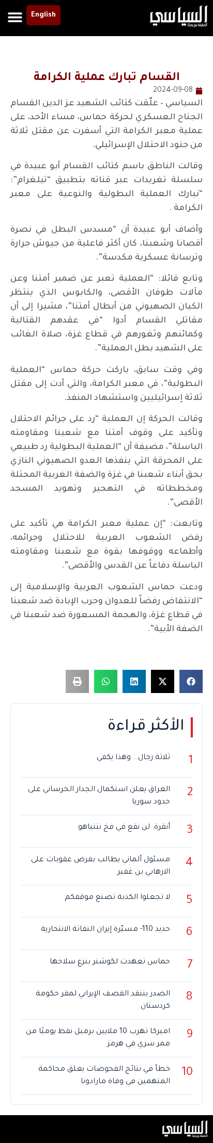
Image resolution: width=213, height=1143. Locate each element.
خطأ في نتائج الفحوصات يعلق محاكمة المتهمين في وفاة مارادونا (104, 1076)
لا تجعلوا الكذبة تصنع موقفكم (117, 898)
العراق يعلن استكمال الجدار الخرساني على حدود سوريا (99, 796)
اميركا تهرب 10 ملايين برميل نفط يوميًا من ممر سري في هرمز (98, 1038)
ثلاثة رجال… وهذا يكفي (133, 758)
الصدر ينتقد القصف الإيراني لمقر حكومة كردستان (103, 1000)
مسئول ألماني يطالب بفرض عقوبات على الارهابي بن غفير (100, 866)
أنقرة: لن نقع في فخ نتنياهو (124, 828)
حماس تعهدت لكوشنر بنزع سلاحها (110, 962)
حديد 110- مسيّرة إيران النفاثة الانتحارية (105, 930)
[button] (14, 16)
